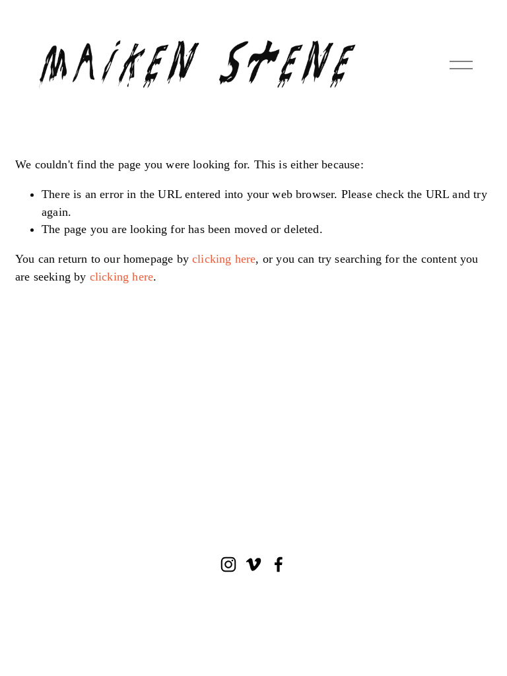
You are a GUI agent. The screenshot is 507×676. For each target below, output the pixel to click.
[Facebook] (279, 564)
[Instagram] (228, 564)
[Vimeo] (253, 564)
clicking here (223, 258)
